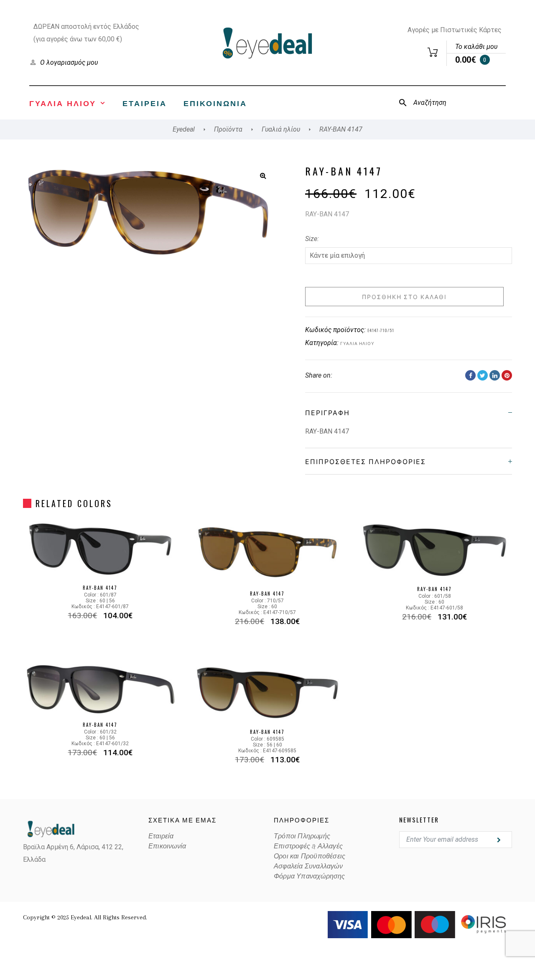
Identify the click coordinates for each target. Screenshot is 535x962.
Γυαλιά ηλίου (357, 343)
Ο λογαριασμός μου (69, 62)
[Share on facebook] (470, 375)
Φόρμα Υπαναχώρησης (309, 876)
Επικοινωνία (215, 102)
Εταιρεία (144, 102)
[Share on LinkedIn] (494, 375)
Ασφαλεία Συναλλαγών (308, 866)
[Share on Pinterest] (507, 375)
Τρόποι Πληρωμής (302, 836)
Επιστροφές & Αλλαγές (308, 846)
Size (311, 239)
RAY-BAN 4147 (100, 587)
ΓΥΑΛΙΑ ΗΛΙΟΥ (62, 102)
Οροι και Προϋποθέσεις (309, 856)
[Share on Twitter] (482, 375)
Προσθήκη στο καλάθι (404, 296)
